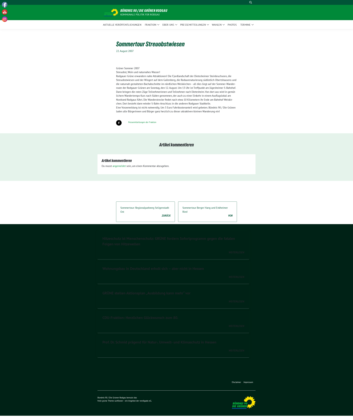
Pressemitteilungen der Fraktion (142, 122)
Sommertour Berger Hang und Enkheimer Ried (207, 211)
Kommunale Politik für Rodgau (140, 14)
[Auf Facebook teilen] (119, 123)
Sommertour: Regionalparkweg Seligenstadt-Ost (145, 211)
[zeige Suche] (250, 2)
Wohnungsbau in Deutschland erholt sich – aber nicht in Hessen (153, 268)
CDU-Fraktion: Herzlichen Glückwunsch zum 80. (140, 317)
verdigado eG (145, 400)
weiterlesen (236, 252)
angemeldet (119, 166)
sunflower (118, 400)
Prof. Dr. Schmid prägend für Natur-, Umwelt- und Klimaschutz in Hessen (159, 342)
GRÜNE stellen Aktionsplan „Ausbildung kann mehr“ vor (146, 293)
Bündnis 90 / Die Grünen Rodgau (143, 11)
